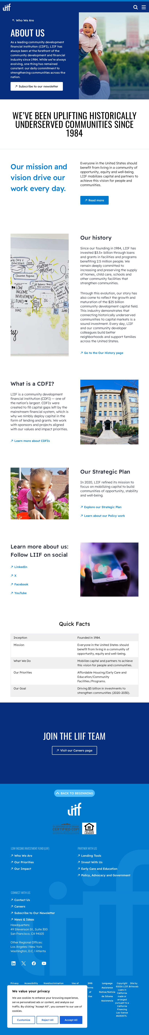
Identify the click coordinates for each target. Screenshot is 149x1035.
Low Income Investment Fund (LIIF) (30, 848)
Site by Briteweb (133, 985)
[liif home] (7, 7)
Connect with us (20, 892)
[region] (47, 1006)
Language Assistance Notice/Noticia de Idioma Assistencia (107, 992)
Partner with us (87, 848)
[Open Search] (135, 8)
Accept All (71, 1020)
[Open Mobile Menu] (143, 7)
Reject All (47, 1020)
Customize (23, 1020)
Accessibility (31, 983)
